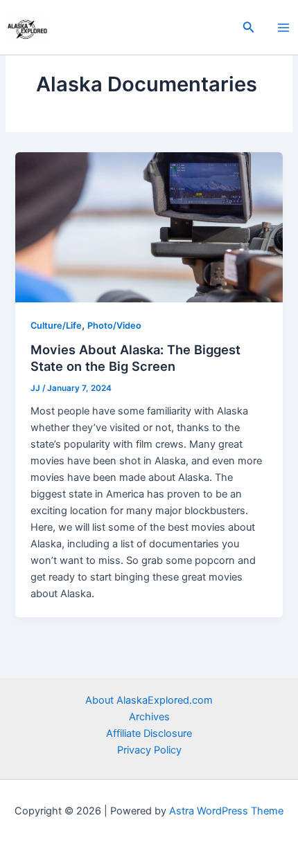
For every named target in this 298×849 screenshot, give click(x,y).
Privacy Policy (149, 750)
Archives (149, 717)
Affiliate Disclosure (149, 733)
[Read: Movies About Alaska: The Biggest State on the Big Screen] (148, 226)
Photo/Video (114, 325)
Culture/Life (56, 325)
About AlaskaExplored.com (149, 700)
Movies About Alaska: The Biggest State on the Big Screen (135, 358)
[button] (249, 27)
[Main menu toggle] (283, 27)
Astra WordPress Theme (226, 811)
